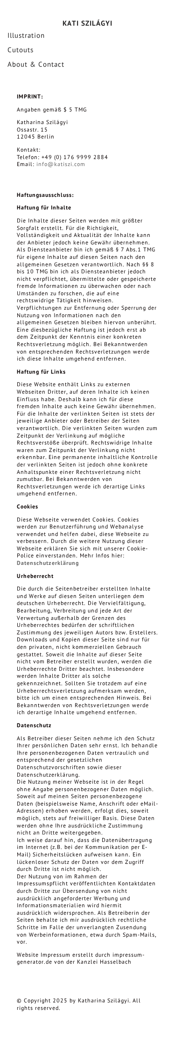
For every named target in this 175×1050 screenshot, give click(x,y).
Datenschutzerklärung (48, 562)
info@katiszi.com (60, 163)
